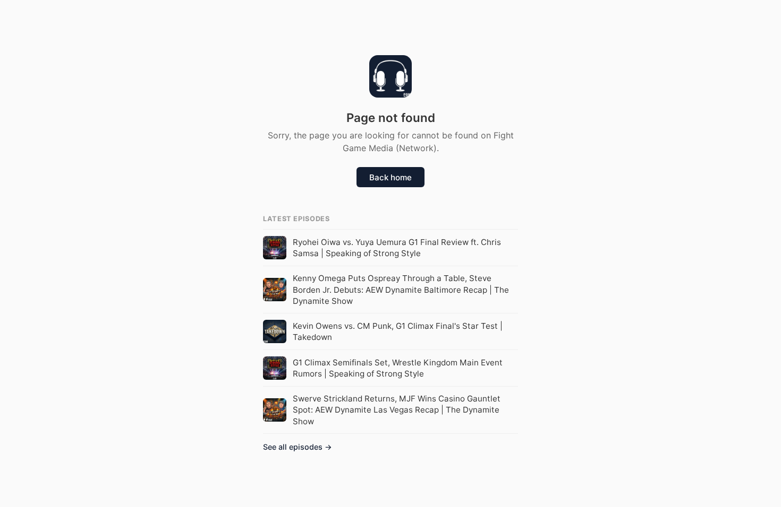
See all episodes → (297, 446)
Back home (390, 177)
